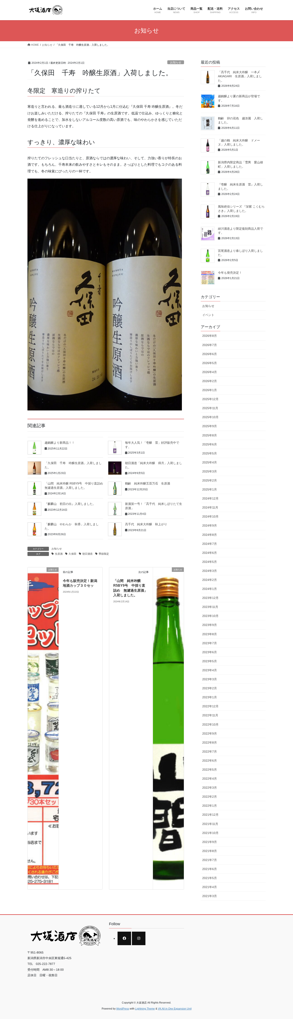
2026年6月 (209, 354)
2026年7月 (209, 345)
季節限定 (104, 553)
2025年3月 (209, 471)
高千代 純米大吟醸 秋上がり (146, 524)
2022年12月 (210, 706)
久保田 (72, 553)
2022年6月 (209, 760)
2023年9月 (209, 625)
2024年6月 (209, 552)
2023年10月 (210, 616)
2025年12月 (210, 399)
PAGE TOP (282, 985)
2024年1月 (209, 589)
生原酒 (59, 553)
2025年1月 (209, 489)
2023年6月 (209, 652)
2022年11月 (210, 715)
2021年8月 (209, 851)
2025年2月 (209, 480)
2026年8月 (209, 335)
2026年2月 (209, 381)
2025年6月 (209, 444)
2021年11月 (210, 824)
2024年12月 (210, 498)
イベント (208, 315)
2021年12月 (210, 814)
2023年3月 (209, 679)
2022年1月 (209, 805)
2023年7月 (209, 643)
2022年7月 (209, 751)
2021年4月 (209, 887)
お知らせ (175, 62)
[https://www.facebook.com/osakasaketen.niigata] (124, 938)
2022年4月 (209, 778)
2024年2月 (209, 580)
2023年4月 (209, 670)
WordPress (122, 1008)
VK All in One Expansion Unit (175, 1008)
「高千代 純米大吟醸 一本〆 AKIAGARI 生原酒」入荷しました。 (240, 76)
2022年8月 (209, 742)
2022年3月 (209, 787)
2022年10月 (210, 724)
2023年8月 (209, 634)
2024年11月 (210, 507)
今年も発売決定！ (230, 272)
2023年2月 (209, 688)
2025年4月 (209, 462)
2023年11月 (210, 607)
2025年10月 (210, 417)
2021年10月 (210, 833)
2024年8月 (209, 534)
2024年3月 (209, 571)
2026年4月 (209, 372)
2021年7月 (209, 860)
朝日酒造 (87, 553)
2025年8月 (209, 435)
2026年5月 (209, 363)
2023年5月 (209, 661)
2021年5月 (209, 878)
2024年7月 (209, 543)
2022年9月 (209, 733)
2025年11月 (210, 408)
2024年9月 (209, 525)
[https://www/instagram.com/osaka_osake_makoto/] (138, 938)
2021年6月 (209, 869)
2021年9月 (209, 842)
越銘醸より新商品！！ (60, 442)
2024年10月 (210, 516)
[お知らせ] (43, 728)
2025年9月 (209, 426)
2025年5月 (209, 453)
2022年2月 (209, 796)
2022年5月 (209, 769)
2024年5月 (209, 561)
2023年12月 (210, 598)
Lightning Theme (145, 1008)
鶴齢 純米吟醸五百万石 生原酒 (147, 483)
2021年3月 (209, 896)
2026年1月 (209, 390)
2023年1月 (209, 697)
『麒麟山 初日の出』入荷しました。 (72, 504)
